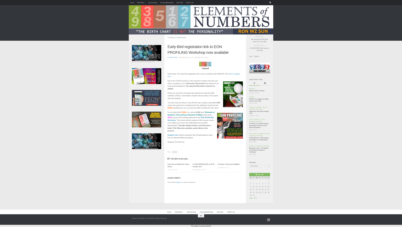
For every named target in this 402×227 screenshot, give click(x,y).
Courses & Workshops (177, 37)
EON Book (140, 2)
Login (250, 56)
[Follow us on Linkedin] (268, 219)
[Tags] (265, 83)
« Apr (251, 198)
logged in (179, 182)
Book (251, 119)
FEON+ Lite (190, 2)
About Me (180, 2)
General (252, 88)
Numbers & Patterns (255, 109)
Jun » (255, 198)
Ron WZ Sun (173, 57)
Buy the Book (152, 2)
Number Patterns (264, 133)
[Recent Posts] (254, 83)
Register (256, 56)
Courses (174, 152)
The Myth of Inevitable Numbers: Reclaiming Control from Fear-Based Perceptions (259, 125)
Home (132, 2)
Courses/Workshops (167, 2)
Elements (256, 119)
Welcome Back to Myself (256, 90)
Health (265, 107)
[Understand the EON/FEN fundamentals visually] (150, 51)
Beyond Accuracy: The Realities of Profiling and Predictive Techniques (259, 150)
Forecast (252, 107)
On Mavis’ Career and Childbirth (229, 164)
